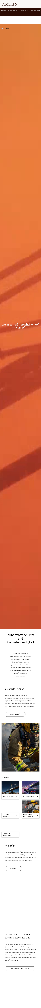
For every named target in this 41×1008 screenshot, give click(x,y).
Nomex (3, 10)
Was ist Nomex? (15, 714)
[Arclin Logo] (10, 4)
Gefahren (24, 10)
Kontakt (20, 14)
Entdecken (13, 868)
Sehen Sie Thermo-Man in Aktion (20, 968)
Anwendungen (12, 10)
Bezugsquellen (35, 10)
